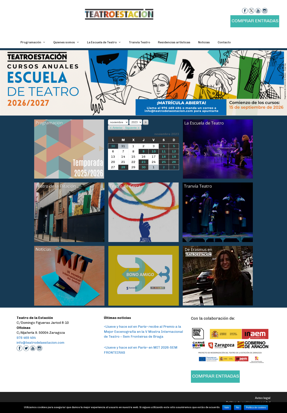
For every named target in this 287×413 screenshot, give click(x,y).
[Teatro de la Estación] (119, 14)
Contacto (224, 42)
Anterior (117, 127)
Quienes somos (64, 42)
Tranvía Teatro (139, 42)
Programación (30, 42)
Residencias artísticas (174, 42)
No (237, 407)
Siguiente (131, 127)
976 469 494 (26, 338)
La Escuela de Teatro (102, 42)
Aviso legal (262, 398)
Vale (226, 407)
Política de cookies (256, 407)
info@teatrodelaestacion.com (40, 342)
